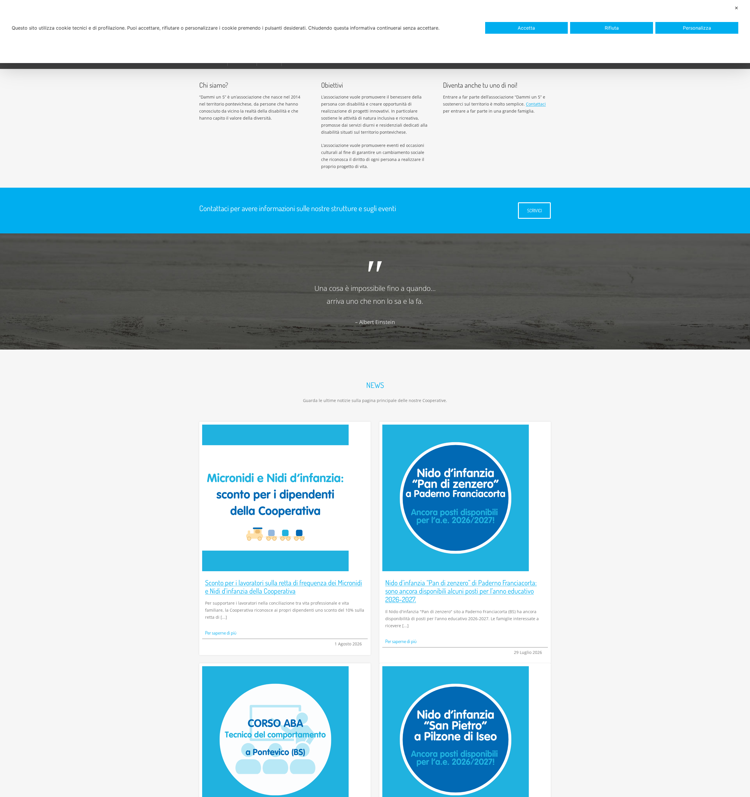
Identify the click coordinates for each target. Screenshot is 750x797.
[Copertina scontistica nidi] (275, 426)
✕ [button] (736, 8)
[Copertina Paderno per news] (455, 426)
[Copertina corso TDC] (275, 668)
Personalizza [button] (697, 28)
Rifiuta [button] (612, 28)
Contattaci (536, 104)
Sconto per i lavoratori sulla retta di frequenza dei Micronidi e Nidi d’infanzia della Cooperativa (283, 587)
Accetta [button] (526, 28)
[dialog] (375, 31)
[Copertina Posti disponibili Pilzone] (455, 668)
